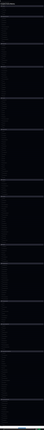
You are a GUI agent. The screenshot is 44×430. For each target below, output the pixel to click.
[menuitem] (0, 1)
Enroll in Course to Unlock (22, 428)
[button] (0, 0)
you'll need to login (25, 427)
